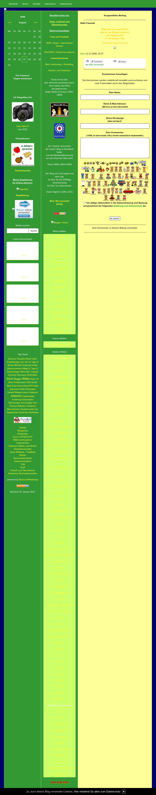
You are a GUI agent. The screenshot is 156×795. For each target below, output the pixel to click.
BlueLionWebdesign (28, 479)
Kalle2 (59, 492)
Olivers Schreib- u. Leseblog (59, 555)
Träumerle (59, 667)
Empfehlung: (22, 195)
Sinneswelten (59, 300)
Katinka (59, 505)
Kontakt (36, 4)
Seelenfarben (59, 755)
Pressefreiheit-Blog (59, 574)
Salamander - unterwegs (59, 605)
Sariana (59, 624)
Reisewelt (59, 293)
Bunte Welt (59, 331)
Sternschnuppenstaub (59, 636)
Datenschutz (66, 4)
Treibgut (60, 674)
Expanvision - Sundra (59, 426)
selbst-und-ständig (59, 630)
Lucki (59, 536)
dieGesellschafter (59, 749)
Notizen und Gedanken (59, 70)
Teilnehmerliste (23, 170)
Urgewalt (59, 680)
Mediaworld (59, 287)
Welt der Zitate (59, 275)
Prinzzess (59, 580)
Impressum (50, 4)
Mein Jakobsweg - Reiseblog (59, 64)
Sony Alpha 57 (22, 126)
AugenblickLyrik (59, 376)
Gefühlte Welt (59, 256)
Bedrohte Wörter (59, 730)
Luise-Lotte (59, 542)
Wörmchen (59, 699)
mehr (23, 255)
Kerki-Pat (59, 523)
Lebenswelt (59, 243)
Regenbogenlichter (59, 592)
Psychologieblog (59, 586)
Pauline (59, 567)
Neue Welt (60, 237)
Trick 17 (59, 686)
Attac (59, 711)
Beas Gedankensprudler (59, 383)
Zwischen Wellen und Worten (23, 446)
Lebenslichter (22, 443)
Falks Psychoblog (59, 451)
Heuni (59, 473)
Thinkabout (59, 649)
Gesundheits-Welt (59, 312)
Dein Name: (115, 92)
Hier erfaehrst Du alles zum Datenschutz (97, 791)
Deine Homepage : (115, 119)
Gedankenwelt (59, 249)
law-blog (59, 530)
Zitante (22, 427)
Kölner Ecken (59, 511)
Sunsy (59, 642)
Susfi (22, 467)
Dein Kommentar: (114, 134)
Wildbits (59, 692)
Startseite (13, 4)
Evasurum (59, 420)
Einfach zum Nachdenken (22, 470)
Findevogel (59, 439)
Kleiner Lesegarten (59, 344)
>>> (35, 22)
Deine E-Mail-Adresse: (115, 105)
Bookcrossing (59, 736)
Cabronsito (59, 389)
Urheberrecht (59, 761)
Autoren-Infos (59, 724)
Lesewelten (59, 281)
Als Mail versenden (94, 64)
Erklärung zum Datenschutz (127, 206)
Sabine (59, 599)
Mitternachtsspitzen (22, 440)
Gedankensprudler (23, 449)
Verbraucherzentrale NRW (59, 768)
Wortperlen (22, 430)
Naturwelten (59, 306)
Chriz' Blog (59, 395)
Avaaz (59, 718)
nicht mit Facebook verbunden (87, 61)
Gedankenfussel (59, 467)
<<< (9, 22)
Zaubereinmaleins (22, 461)
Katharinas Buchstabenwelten (22, 473)
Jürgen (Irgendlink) (59, 486)
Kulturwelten (60, 318)
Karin (82, 53)
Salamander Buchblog (59, 611)
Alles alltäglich (59, 358)
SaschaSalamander (22, 458)
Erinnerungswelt (59, 262)
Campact (59, 743)
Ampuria (59, 370)
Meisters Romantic (60, 548)
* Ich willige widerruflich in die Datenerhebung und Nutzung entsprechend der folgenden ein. (115, 204)
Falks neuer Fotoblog (59, 445)
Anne (59, 364)
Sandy (60, 617)
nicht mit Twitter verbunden (114, 61)
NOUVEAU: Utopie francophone (59, 52)
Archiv (25, 4)
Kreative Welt (59, 268)
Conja (59, 408)
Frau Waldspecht (59, 433)
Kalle (59, 498)
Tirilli (23, 464)
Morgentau (22, 433)
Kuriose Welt (59, 325)
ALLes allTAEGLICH (22, 437)
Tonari (59, 661)
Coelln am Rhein (59, 401)
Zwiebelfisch (60, 774)
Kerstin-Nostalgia (59, 517)
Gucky (60, 480)
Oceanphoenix (60, 561)
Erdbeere (59, 414)
